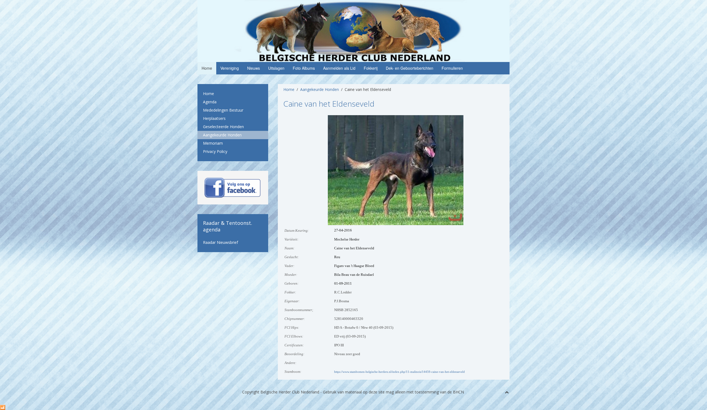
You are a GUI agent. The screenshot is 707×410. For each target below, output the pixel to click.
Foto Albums (304, 68)
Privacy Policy (215, 151)
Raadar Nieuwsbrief (220, 242)
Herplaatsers (214, 118)
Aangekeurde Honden (319, 89)
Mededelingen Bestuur (223, 110)
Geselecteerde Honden (223, 126)
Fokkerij (371, 68)
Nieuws (253, 68)
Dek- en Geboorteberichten (409, 68)
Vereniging (229, 68)
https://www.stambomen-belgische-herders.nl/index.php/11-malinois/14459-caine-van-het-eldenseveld (399, 371)
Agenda (210, 101)
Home (207, 68)
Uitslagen (276, 68)
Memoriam (213, 143)
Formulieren (452, 68)
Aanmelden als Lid (339, 68)
